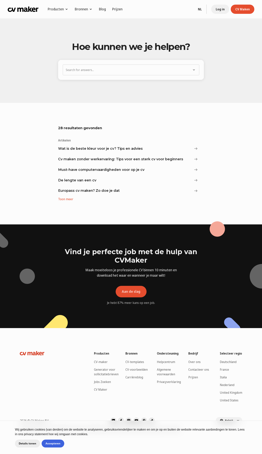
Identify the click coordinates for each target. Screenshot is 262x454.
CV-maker (101, 362)
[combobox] (126, 70)
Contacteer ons (198, 369)
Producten (56, 9)
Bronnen (81, 9)
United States (229, 400)
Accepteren (52, 443)
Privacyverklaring (169, 382)
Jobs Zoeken (102, 382)
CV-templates (134, 362)
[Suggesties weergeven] (194, 70)
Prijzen (117, 9)
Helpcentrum (166, 362)
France (224, 369)
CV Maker (100, 389)
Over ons (194, 362)
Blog (102, 9)
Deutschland (228, 362)
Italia (223, 377)
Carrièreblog (134, 377)
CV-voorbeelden (136, 369)
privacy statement (36, 434)
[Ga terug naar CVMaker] (23, 9)
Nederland (227, 385)
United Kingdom (231, 392)
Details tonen (27, 443)
